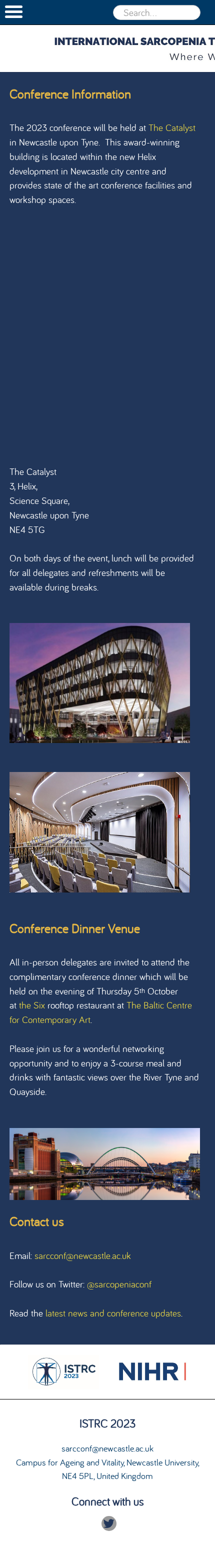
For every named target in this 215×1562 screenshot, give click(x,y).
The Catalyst (172, 128)
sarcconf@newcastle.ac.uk (82, 1256)
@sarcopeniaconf (119, 1284)
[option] (63, 1372)
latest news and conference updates (113, 1313)
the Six (32, 1005)
